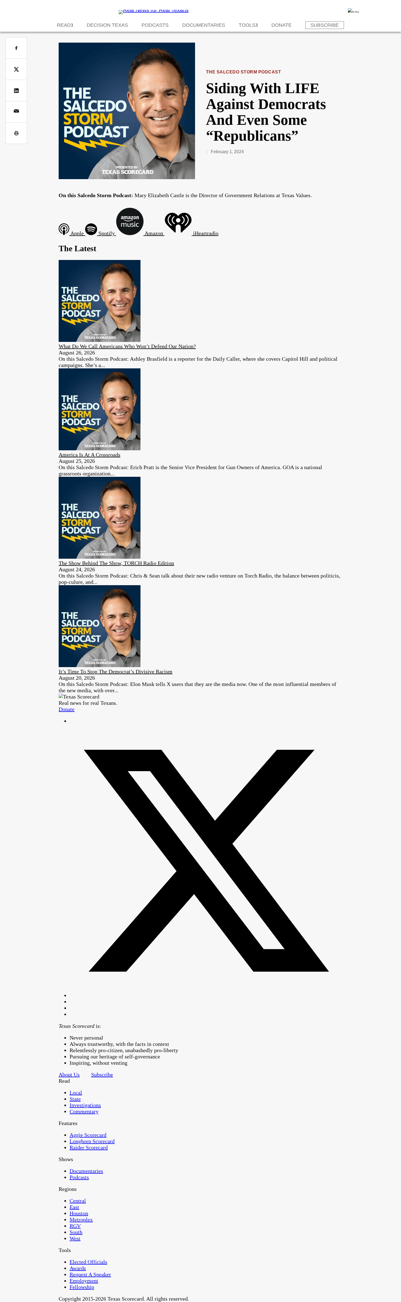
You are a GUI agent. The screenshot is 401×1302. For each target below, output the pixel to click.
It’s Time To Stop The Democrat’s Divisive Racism (115, 671)
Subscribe (324, 25)
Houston (79, 1213)
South (76, 1232)
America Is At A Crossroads (89, 455)
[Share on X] (16, 69)
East (74, 1207)
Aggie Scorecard (88, 1135)
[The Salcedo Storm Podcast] (127, 177)
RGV (75, 1226)
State (75, 1099)
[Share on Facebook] (16, 47)
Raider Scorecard (89, 1147)
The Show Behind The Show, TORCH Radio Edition (116, 563)
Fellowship (82, 1287)
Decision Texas (107, 25)
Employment (84, 1281)
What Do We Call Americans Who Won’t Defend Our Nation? (127, 346)
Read (64, 25)
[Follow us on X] (206, 995)
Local (76, 1093)
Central (78, 1201)
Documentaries (203, 25)
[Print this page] (16, 133)
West (75, 1238)
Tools (247, 25)
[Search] (353, 10)
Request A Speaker (90, 1274)
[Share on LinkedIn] (16, 90)
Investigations (85, 1105)
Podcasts (155, 25)
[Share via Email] (16, 111)
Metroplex (81, 1220)
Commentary (84, 1111)
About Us (69, 1075)
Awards (78, 1268)
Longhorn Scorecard (92, 1141)
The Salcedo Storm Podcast (243, 72)
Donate (281, 25)
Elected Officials (88, 1262)
